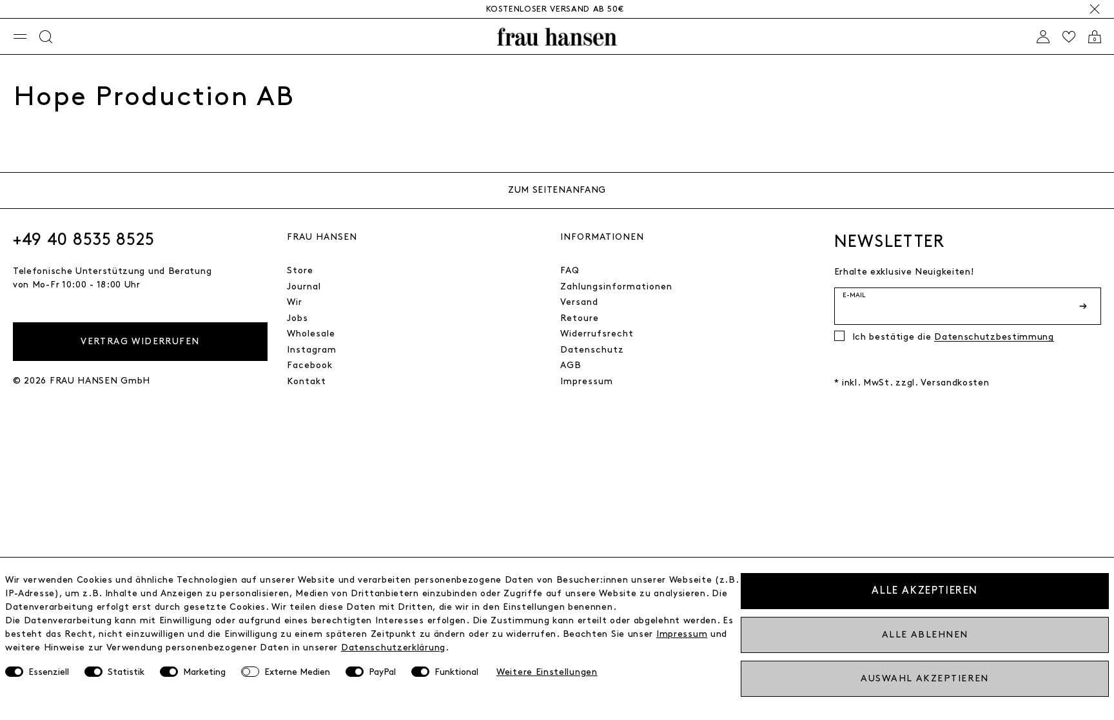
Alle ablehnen (925, 634)
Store (300, 270)
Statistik (126, 672)
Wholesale (311, 333)
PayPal (382, 672)
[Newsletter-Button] (1084, 306)
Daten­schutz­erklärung (393, 647)
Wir (294, 302)
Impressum (586, 381)
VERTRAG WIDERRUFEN (140, 341)
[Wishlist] (1069, 37)
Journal (304, 286)
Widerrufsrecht (597, 333)
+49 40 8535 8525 (84, 240)
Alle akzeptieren (925, 591)
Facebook (310, 365)
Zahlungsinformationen (616, 286)
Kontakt (306, 381)
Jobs (297, 318)
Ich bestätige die (953, 337)
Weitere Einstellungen (547, 672)
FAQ (570, 270)
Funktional (456, 672)
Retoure (579, 318)
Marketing (204, 672)
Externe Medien (297, 672)
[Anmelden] (1043, 37)
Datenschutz (592, 349)
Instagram (312, 349)
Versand (579, 302)
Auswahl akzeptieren (924, 678)
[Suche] (46, 37)
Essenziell (48, 672)
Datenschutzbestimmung (994, 337)
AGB (570, 365)
